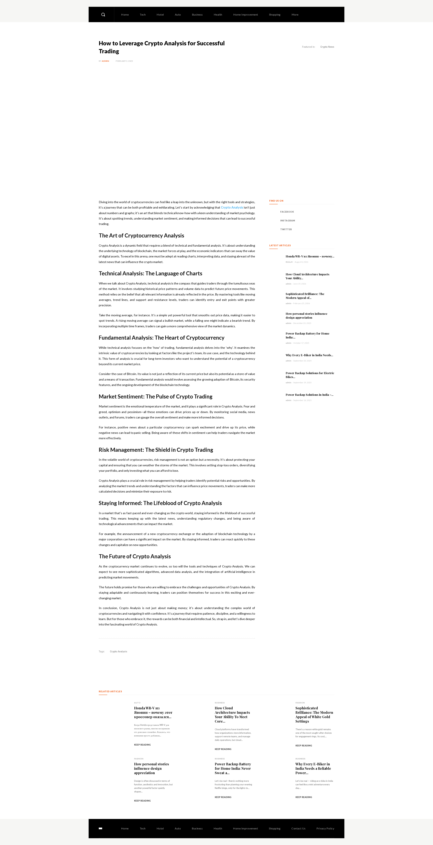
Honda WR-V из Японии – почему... (310, 256)
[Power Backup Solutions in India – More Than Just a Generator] (275, 397)
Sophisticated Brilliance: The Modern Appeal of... (305, 296)
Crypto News (327, 46)
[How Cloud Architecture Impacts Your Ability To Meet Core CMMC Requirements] (275, 278)
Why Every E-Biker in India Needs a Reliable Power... (313, 768)
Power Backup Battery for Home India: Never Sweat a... (233, 768)
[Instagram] (273, 220)
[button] (103, 14)
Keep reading (142, 744)
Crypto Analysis (118, 651)
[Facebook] (273, 212)
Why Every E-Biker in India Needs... (309, 355)
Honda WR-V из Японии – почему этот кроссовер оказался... (153, 712)
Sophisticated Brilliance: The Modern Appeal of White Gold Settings (314, 714)
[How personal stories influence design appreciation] (275, 318)
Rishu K (289, 262)
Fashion (300, 702)
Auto (137, 702)
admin (105, 61)
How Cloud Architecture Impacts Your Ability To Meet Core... (232, 714)
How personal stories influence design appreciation (306, 315)
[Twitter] (273, 229)
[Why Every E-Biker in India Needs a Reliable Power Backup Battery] (275, 357)
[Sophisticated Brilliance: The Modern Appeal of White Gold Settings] (275, 298)
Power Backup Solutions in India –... (309, 394)
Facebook (287, 211)
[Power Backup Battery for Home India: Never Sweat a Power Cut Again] (275, 337)
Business (220, 702)
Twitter (286, 229)
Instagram (287, 220)
